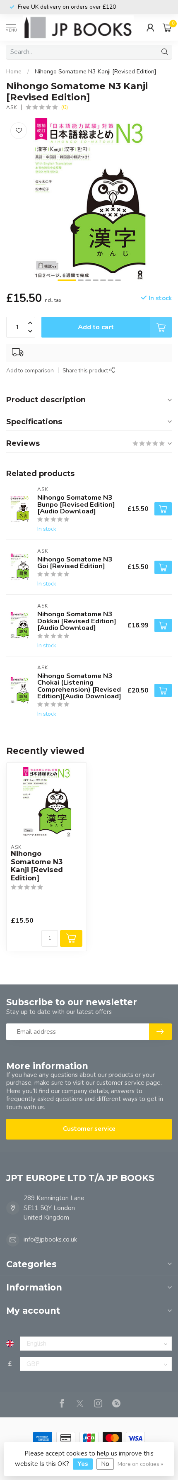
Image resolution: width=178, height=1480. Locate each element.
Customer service (89, 1129)
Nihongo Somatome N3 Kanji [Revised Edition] (95, 71)
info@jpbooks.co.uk (50, 1239)
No (105, 1464)
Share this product (86, 370)
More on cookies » (140, 1464)
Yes (82, 1464)
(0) (64, 107)
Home (14, 71)
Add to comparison (30, 370)
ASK (11, 107)
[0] (167, 27)
